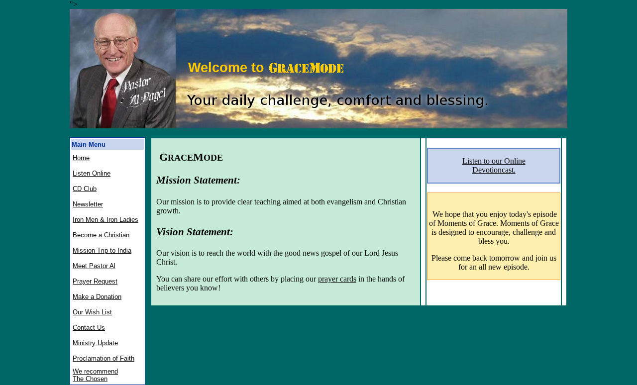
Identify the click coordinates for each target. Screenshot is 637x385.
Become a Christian (101, 235)
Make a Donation (97, 296)
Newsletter (88, 204)
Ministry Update (95, 343)
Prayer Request (95, 281)
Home (81, 158)
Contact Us (89, 327)
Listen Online (91, 173)
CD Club (85, 188)
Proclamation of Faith (103, 358)
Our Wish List (92, 312)
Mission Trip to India (102, 250)
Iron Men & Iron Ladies (105, 219)
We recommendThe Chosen (95, 375)
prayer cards (337, 279)
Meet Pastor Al (94, 266)
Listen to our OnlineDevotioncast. (494, 165)
